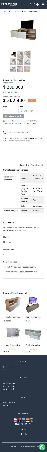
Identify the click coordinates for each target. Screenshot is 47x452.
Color (21, 106)
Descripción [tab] (24, 165)
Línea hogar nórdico (9, 383)
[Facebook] (22, 434)
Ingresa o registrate (9, 403)
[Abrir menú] (44, 4)
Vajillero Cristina (13, 317)
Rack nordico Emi (33, 317)
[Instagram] (27, 434)
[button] (42, 447)
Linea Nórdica (16, 11)
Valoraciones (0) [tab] (37, 165)
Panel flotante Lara (13, 345)
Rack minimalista (33, 345)
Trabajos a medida (8, 389)
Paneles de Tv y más (9, 386)
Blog (4, 370)
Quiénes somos (7, 367)
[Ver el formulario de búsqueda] (31, 4)
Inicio (6, 11)
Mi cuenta (6, 405)
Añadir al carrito (16, 116)
